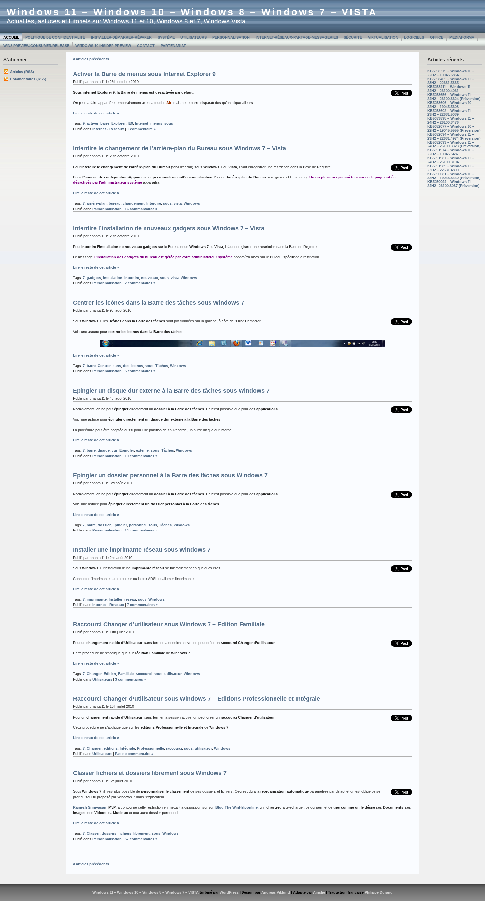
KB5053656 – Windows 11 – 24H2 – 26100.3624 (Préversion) (454, 97)
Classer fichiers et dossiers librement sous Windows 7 (150, 773)
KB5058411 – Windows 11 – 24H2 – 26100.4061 (450, 89)
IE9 (130, 123)
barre (104, 123)
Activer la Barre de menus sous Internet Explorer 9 (144, 74)
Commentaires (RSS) (28, 79)
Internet (141, 123)
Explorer (118, 123)
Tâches (161, 366)
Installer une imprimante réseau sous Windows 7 (141, 549)
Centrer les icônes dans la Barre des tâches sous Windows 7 (158, 302)
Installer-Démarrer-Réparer (121, 37)
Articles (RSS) (22, 72)
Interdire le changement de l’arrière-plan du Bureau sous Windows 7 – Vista (179, 148)
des (126, 366)
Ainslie (319, 892)
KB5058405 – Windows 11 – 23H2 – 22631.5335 (450, 81)
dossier (104, 525)
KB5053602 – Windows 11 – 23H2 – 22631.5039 (450, 112)
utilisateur (173, 674)
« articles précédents (91, 59)
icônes (137, 366)
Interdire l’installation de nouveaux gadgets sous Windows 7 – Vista (168, 228)
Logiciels (414, 37)
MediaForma (461, 37)
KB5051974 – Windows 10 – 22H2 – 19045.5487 (450, 152)
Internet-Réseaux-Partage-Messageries (297, 37)
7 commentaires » (142, 605)
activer (92, 123)
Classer (93, 833)
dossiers (109, 833)
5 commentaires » (140, 371)
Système (166, 37)
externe (142, 450)
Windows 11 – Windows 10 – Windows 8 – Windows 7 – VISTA (192, 12)
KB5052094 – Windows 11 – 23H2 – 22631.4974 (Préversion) (454, 136)
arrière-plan (97, 203)
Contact (146, 46)
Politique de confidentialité (55, 37)
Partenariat (173, 46)
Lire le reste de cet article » (96, 113)
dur (114, 450)
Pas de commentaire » (134, 754)
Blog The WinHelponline (236, 807)
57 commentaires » (141, 839)
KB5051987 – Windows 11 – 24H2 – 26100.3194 (450, 160)
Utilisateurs (193, 37)
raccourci (144, 674)
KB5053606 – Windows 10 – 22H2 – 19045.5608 (450, 105)
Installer (115, 599)
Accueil (11, 37)
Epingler (126, 450)
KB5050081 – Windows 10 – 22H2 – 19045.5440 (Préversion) (454, 176)
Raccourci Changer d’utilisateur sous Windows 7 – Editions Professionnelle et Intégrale (196, 698)
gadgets (94, 278)
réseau (130, 599)
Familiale (126, 674)
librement (141, 833)
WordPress (229, 892)
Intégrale (127, 748)
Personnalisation (231, 37)
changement (134, 203)
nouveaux (149, 278)
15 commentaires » (141, 209)
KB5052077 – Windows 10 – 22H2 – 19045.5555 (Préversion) (454, 128)
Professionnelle (150, 748)
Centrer (104, 366)
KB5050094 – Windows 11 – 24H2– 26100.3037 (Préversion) (453, 184)
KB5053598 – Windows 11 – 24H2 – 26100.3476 (450, 120)
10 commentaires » (141, 456)
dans (117, 366)
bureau (115, 203)
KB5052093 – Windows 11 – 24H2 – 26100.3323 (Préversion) (454, 144)
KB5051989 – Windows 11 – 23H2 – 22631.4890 (450, 168)
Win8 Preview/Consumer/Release (36, 46)
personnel (137, 525)
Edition (110, 674)
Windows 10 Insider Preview (103, 46)
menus (156, 123)
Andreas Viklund (275, 892)
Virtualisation (383, 37)
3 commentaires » (130, 679)
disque (104, 450)
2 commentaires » (140, 283)
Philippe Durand (379, 892)
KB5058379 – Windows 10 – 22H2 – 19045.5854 (450, 73)
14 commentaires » (141, 530)
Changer (94, 674)
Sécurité (353, 37)
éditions (111, 748)
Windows (192, 203)
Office (436, 37)
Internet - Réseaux (108, 129)
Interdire (153, 203)
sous (168, 123)
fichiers (124, 833)
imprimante (97, 599)
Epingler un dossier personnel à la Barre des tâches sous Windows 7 (170, 475)
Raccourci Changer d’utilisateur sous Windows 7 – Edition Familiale (169, 624)
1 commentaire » (141, 129)
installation (112, 278)
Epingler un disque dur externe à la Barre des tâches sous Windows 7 (171, 390)
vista (178, 203)
